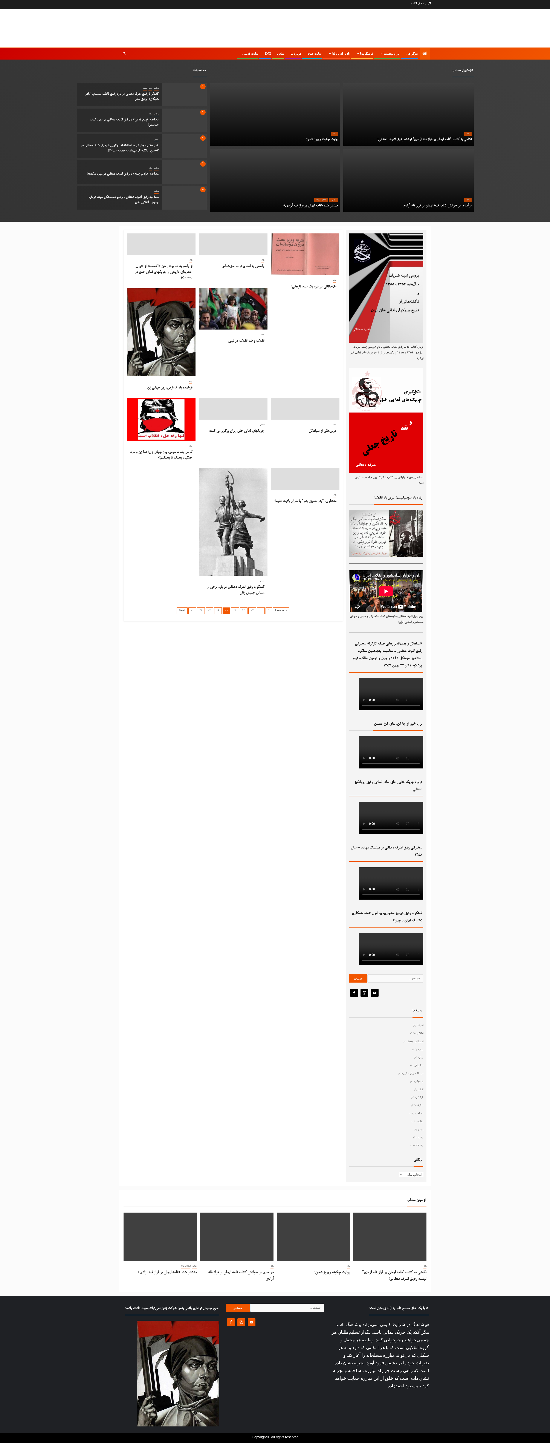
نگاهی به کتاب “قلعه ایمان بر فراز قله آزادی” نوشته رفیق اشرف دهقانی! (424, 139)
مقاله (150, 114)
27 (209, 610)
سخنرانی (418, 1065)
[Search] (124, 54)
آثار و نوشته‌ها (391, 53)
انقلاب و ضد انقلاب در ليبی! (246, 341)
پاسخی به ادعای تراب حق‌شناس (243, 266)
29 (192, 610)
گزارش (419, 1098)
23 (243, 610)
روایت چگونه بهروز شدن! (322, 139)
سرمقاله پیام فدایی (413, 1073)
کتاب (420, 1090)
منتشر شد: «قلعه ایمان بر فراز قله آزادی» (310, 206)
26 (218, 610)
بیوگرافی (412, 53)
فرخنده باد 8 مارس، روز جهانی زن (169, 388)
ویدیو (150, 88)
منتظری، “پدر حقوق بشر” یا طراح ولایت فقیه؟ (305, 501)
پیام (421, 1058)
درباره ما (295, 53)
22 (252, 610)
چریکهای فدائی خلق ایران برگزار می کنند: (236, 431)
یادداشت (418, 1145)
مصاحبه (156, 88)
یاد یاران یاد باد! (341, 53)
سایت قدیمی (250, 53)
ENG (268, 53)
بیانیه (190, 381)
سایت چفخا (314, 53)
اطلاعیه (334, 200)
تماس (280, 53)
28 (200, 610)
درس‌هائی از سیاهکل (322, 431)
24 (235, 610)
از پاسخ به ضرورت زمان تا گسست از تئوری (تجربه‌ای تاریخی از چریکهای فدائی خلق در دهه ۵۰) (163, 272)
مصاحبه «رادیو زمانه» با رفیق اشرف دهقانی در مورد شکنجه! (123, 174)
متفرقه (419, 1105)
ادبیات (420, 1025)
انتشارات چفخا (320, 200)
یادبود (145, 88)
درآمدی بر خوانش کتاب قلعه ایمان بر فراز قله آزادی (437, 206)
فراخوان (419, 1082)
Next (182, 610)
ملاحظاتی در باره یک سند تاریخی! (313, 287)
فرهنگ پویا (366, 53)
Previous (281, 610)
